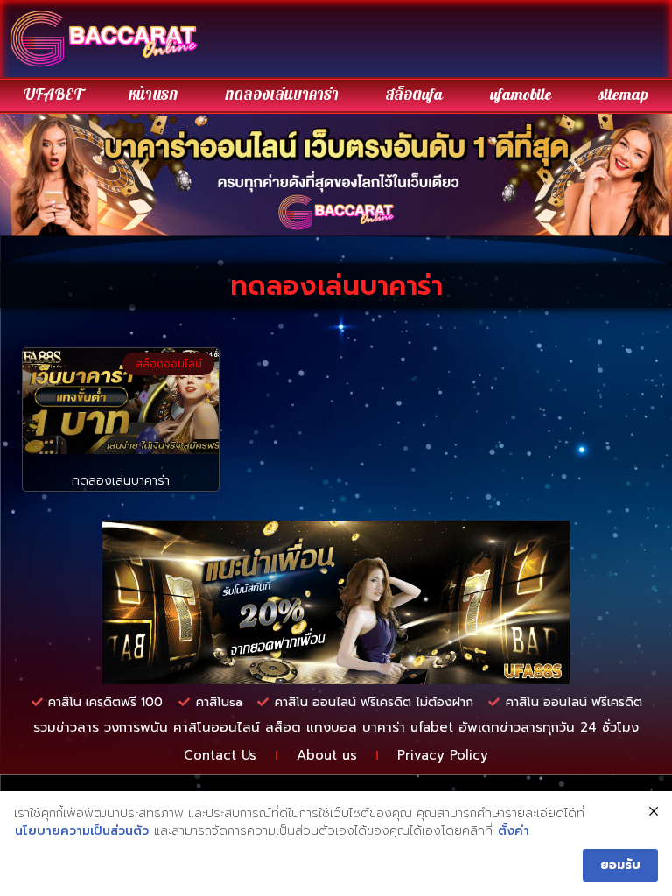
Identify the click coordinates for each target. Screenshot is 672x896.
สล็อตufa (414, 95)
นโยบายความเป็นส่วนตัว (82, 831)
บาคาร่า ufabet (407, 727)
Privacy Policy (442, 755)
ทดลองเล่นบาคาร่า (282, 95)
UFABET (53, 95)
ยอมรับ (620, 865)
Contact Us (220, 755)
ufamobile (521, 95)
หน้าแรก (153, 95)
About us (327, 755)
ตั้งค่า (513, 831)
